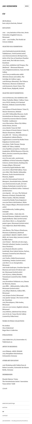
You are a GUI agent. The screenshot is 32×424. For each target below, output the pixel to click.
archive (4, 407)
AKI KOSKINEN (9, 6)
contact (5, 415)
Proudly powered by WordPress (20, 421)
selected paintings (8, 403)
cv (3, 411)
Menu (27, 6)
